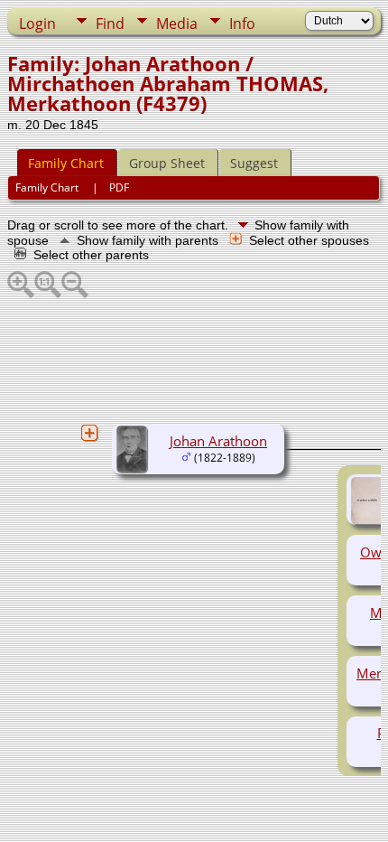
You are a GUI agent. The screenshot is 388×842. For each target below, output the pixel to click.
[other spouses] (89, 433)
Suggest (254, 163)
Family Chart (66, 163)
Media (177, 23)
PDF (119, 187)
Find (110, 23)
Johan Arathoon (218, 441)
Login (37, 23)
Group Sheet (167, 163)
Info (242, 23)
